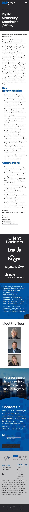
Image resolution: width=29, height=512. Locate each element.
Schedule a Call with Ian (10, 224)
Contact (20, 474)
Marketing (6, 10)
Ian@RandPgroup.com (14, 437)
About (19, 470)
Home (19, 467)
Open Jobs (20, 477)
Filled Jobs (20, 479)
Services (20, 472)
